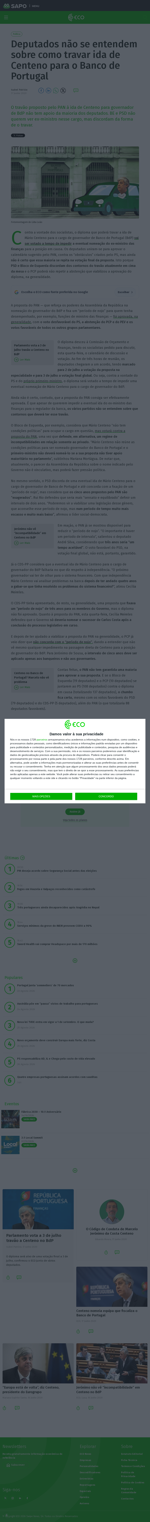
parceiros (42, 739)
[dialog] (75, 761)
